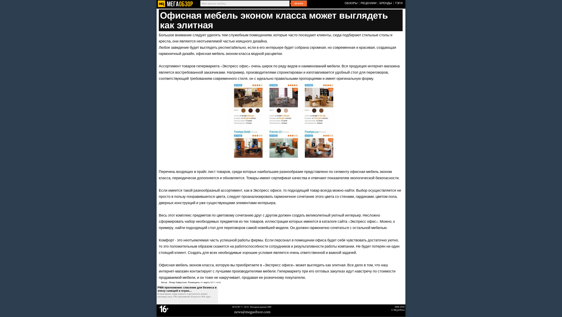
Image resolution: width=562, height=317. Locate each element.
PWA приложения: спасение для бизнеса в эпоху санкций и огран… (187, 289)
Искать (299, 3)
